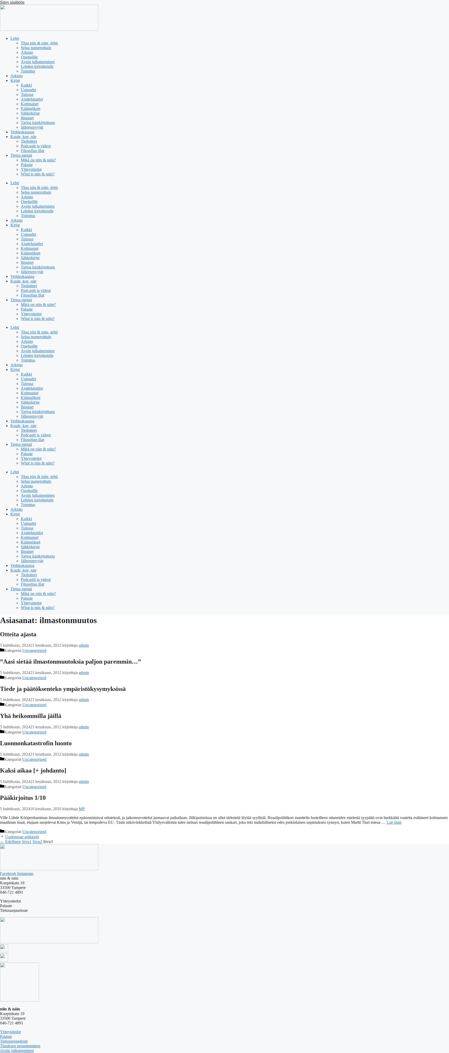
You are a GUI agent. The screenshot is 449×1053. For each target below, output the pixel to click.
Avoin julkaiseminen (38, 62)
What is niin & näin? (38, 174)
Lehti (14, 38)
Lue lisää (394, 822)
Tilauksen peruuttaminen (20, 1046)
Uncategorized (34, 650)
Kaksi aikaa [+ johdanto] (33, 770)
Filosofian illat (32, 150)
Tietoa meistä (21, 155)
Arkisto (27, 52)
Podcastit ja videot (36, 146)
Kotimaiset (29, 104)
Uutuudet (28, 90)
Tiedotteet (29, 141)
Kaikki (26, 85)
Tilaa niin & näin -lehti (39, 43)
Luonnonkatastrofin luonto (36, 743)
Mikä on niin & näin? (38, 160)
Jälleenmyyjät (32, 127)
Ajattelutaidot (32, 99)
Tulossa (27, 94)
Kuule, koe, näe (23, 136)
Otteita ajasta (18, 634)
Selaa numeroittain (36, 47)
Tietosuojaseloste (14, 1041)
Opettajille (29, 57)
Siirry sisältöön (12, 2)
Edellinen (10, 841)
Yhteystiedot (31, 169)
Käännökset (30, 108)
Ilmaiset (27, 118)
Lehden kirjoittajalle (37, 66)
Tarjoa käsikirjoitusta (38, 122)
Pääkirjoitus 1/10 (23, 797)
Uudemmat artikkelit (22, 837)
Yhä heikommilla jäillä (30, 715)
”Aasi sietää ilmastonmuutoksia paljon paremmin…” (70, 661)
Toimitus (28, 71)
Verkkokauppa (22, 132)
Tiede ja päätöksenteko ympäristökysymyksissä (63, 688)
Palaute (27, 164)
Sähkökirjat (30, 113)
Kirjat (15, 80)
